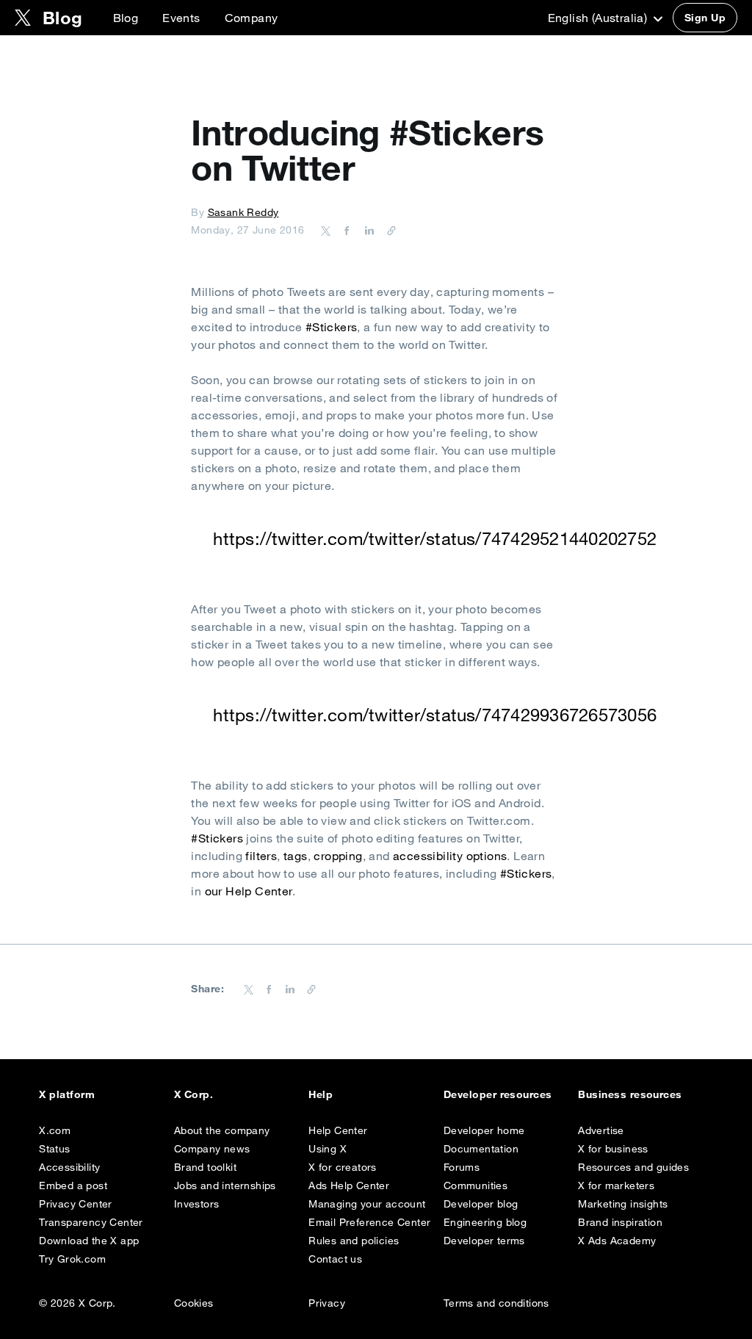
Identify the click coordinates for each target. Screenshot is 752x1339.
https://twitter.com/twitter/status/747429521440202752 (435, 538)
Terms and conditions (496, 1303)
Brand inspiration (620, 1222)
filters (261, 855)
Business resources (630, 1094)
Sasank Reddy (243, 212)
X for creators (342, 1167)
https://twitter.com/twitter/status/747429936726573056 (435, 715)
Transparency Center (91, 1222)
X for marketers (616, 1185)
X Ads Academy (617, 1240)
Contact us (335, 1259)
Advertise (601, 1130)
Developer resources (498, 1094)
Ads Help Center (348, 1185)
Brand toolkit (205, 1167)
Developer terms (484, 1240)
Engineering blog (485, 1222)
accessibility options (450, 855)
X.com (54, 1130)
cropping (338, 855)
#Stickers (332, 327)
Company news (212, 1148)
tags (295, 855)
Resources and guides (633, 1167)
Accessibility (69, 1167)
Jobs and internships (225, 1185)
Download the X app (89, 1240)
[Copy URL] (387, 230)
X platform (67, 1094)
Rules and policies (353, 1240)
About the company (222, 1130)
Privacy (326, 1303)
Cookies (194, 1303)
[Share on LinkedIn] (367, 230)
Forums (462, 1167)
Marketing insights (623, 1203)
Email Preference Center (369, 1222)
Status (54, 1148)
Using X (327, 1148)
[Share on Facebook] (344, 230)
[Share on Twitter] (326, 230)
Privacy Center (75, 1203)
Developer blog (481, 1203)
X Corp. (193, 1094)
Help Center (337, 1130)
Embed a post (73, 1185)
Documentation (481, 1148)
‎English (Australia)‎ (599, 17)
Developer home (484, 1130)
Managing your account (366, 1203)
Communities (475, 1185)
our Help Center (248, 891)
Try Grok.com (72, 1259)
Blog (126, 17)
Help (320, 1094)
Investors (197, 1203)
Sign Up (705, 17)
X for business (613, 1148)
